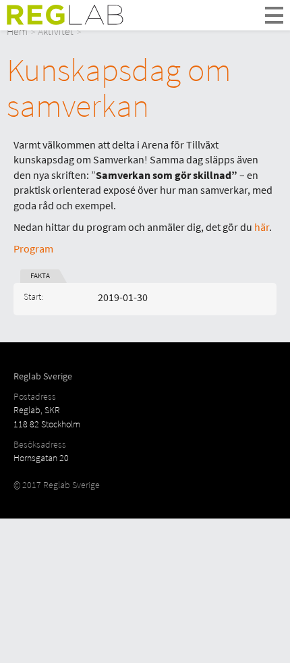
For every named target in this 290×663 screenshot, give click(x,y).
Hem (17, 31)
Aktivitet (56, 31)
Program (33, 248)
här (261, 227)
